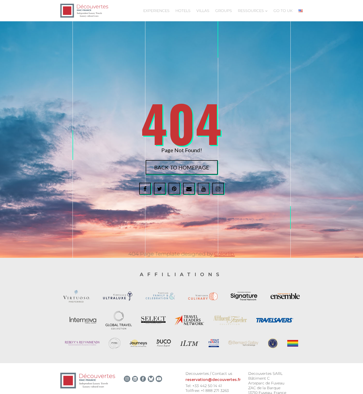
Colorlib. (224, 254)
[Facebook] (143, 379)
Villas (202, 10)
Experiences (156, 10)
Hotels (183, 10)
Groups (223, 10)
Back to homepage (181, 167)
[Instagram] (127, 379)
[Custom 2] (151, 379)
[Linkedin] (135, 379)
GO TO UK (283, 10)
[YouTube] (159, 379)
